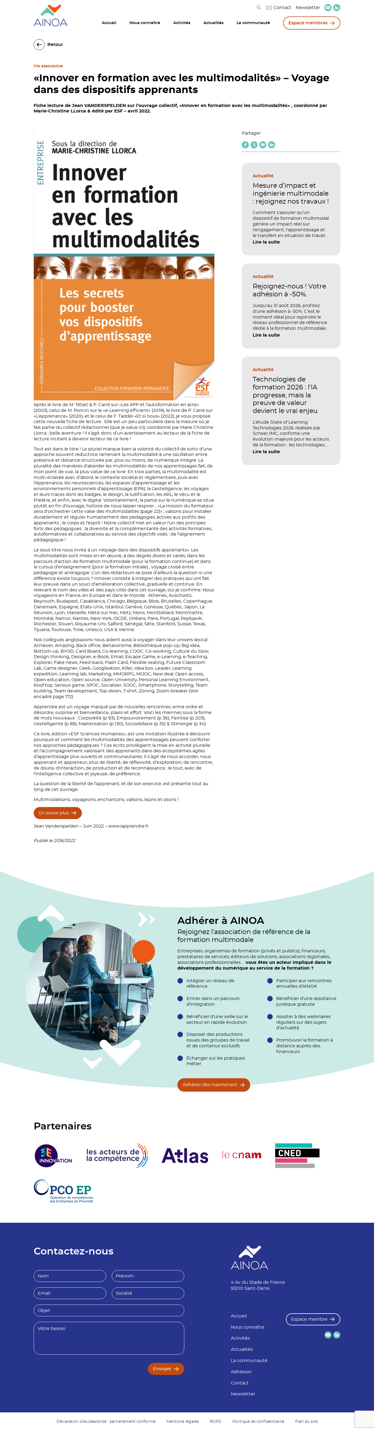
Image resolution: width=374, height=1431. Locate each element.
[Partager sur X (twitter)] (254, 144)
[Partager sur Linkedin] (271, 144)
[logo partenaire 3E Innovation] (53, 1155)
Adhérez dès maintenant (210, 1085)
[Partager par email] (262, 144)
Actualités (213, 23)
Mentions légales (182, 1422)
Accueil (109, 23)
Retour (55, 44)
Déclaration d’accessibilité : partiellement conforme (106, 1422)
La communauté (253, 23)
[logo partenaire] (117, 1155)
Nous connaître (145, 23)
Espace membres (307, 23)
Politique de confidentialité (258, 1422)
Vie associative (48, 66)
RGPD (215, 1422)
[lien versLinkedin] (337, 8)
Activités (181, 23)
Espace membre (309, 1319)
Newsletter (308, 7)
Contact (282, 7)
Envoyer (162, 1369)
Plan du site (306, 1422)
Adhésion (241, 1372)
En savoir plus (54, 813)
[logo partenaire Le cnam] (241, 1155)
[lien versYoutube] (328, 7)
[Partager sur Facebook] (245, 144)
